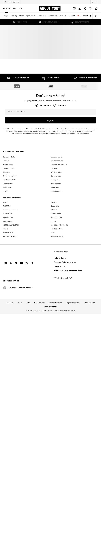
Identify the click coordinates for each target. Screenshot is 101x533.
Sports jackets (9, 175)
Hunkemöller (8, 236)
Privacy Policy (11, 131)
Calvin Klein (7, 239)
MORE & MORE (57, 247)
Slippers (6, 190)
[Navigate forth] (90, 16)
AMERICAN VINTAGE (11, 243)
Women (6, 8)
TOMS (5, 247)
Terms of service (55, 324)
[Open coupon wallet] (74, 8)
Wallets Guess (56, 190)
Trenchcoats (56, 202)
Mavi (53, 251)
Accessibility (90, 324)
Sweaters (55, 205)
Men (14, 8)
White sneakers (57, 179)
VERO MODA (8, 251)
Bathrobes (7, 205)
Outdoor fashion (9, 194)
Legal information (73, 324)
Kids (21, 8)
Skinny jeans (8, 183)
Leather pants (57, 175)
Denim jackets (8, 186)
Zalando (66, 332)
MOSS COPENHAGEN (59, 243)
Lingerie (54, 186)
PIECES (54, 228)
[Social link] (5, 284)
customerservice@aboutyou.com (25, 133)
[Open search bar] (95, 16)
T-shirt (6, 209)
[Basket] (96, 8)
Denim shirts (56, 194)
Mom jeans (55, 198)
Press (20, 324)
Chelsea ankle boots (59, 183)
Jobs (28, 324)
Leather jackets (9, 198)
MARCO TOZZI (56, 236)
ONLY (5, 220)
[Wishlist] (90, 8)
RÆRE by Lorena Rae (11, 228)
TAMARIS (7, 224)
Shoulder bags (56, 209)
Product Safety (50, 328)
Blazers (6, 179)
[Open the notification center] (85, 8)
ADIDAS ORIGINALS (11, 255)
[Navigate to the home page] (17, 274)
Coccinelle (55, 224)
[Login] (79, 8)
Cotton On (7, 232)
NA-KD (53, 220)
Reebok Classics (57, 255)
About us (10, 324)
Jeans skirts (8, 202)
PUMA (53, 239)
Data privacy (39, 324)
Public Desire (56, 232)
